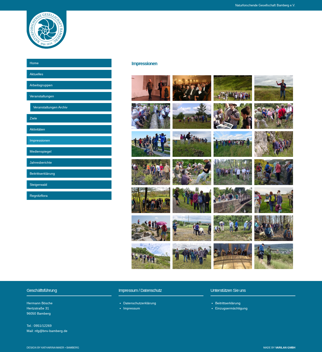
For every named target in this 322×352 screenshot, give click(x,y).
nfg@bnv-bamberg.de (51, 331)
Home (34, 63)
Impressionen (40, 140)
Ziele (33, 118)
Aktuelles (36, 74)
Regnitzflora (39, 196)
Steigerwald (38, 184)
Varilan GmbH (285, 347)
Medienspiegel (40, 151)
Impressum (131, 308)
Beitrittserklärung (42, 173)
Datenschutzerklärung (139, 303)
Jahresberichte (41, 162)
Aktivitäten (37, 129)
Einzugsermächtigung (231, 308)
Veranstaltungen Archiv (50, 107)
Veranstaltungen (42, 96)
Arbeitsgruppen (41, 85)
